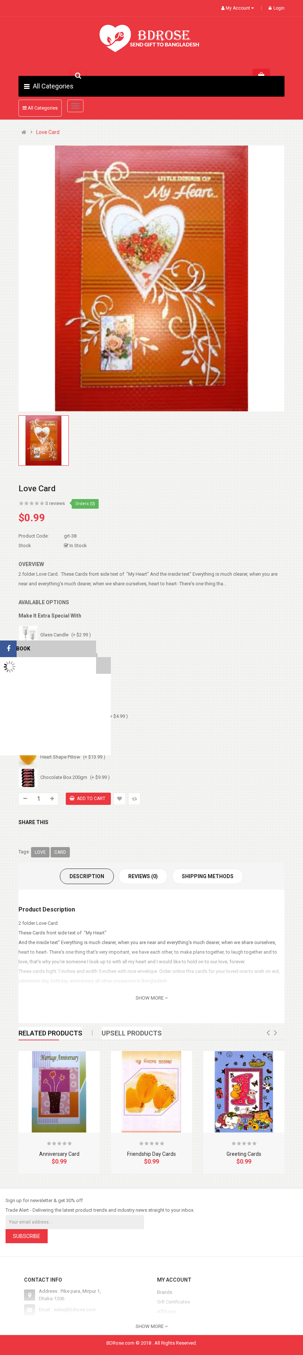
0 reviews (55, 503)
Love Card (47, 132)
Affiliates (166, 1311)
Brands (164, 1292)
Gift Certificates (173, 1302)
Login (279, 8)
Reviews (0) (143, 876)
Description (86, 876)
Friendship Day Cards (151, 1154)
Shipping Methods (208, 876)
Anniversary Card (59, 1154)
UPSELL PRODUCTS (132, 1033)
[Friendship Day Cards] (151, 1091)
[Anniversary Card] (59, 1091)
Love (40, 852)
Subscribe (26, 1236)
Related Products (50, 1033)
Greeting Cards (244, 1154)
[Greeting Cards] (244, 1091)
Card (60, 852)
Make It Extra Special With (49, 616)
